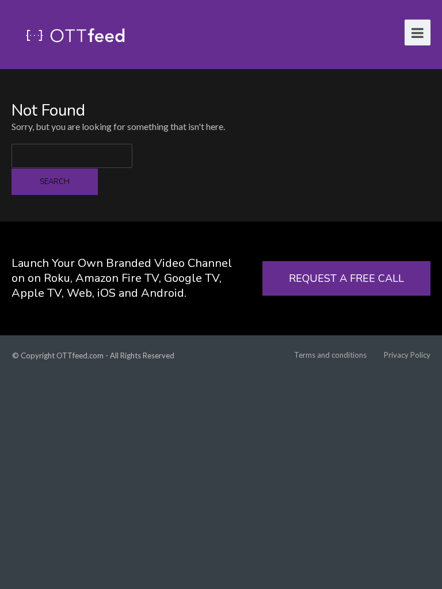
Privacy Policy (407, 354)
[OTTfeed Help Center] (75, 34)
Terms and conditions (330, 354)
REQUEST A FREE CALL (346, 278)
